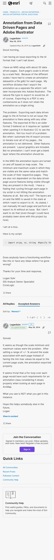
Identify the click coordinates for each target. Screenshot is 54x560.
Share (7, 292)
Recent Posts (9, 471)
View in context (10, 416)
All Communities (10, 467)
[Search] (44, 3)
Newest (15, 311)
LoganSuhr (15, 38)
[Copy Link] (44, 45)
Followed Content (11, 475)
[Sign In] (49, 3)
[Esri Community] (14, 3)
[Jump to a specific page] (49, 317)
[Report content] (49, 24)
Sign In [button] (27, 449)
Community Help (10, 479)
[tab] (8, 303)
